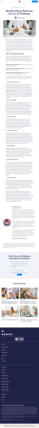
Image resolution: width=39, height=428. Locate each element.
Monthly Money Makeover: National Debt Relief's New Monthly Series (10, 302)
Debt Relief (4, 318)
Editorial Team (5, 387)
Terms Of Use (5, 378)
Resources (4, 355)
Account (3, 361)
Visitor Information (6, 381)
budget (20, 102)
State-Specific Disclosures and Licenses (7, 419)
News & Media (5, 384)
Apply (35, 1)
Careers (3, 369)
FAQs (3, 400)
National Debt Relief (19, 1)
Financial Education (16, 7)
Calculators (4, 394)
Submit (19, 274)
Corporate (4, 372)
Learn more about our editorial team (19, 238)
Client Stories (4, 352)
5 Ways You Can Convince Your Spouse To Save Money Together (28, 320)
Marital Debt (22, 318)
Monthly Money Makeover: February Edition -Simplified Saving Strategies (28, 302)
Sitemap (3, 397)
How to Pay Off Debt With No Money (10, 319)
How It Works (4, 347)
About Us (4, 349)
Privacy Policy (4, 375)
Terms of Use (17, 417)
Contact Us (4, 367)
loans (12, 90)
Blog (3, 358)
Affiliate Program (5, 389)
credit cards (8, 90)
